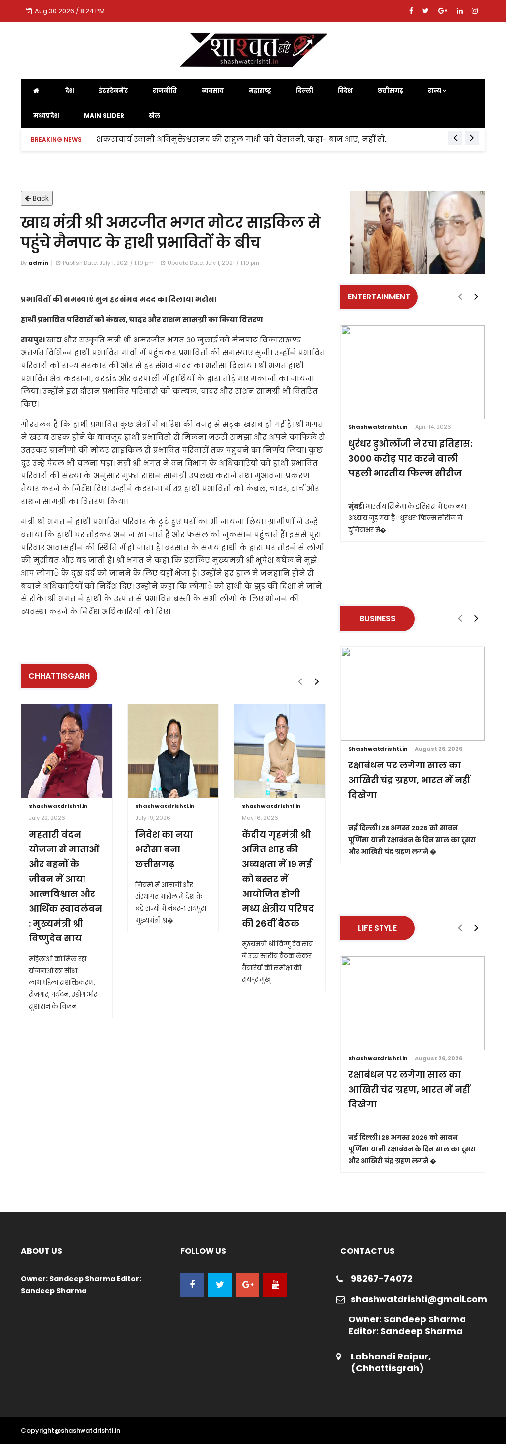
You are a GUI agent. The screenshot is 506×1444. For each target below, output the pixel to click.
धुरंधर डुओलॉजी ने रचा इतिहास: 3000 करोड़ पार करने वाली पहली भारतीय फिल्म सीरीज (410, 458)
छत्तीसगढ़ (390, 90)
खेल (154, 115)
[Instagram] (475, 11)
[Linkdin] (460, 11)
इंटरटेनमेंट (113, 90)
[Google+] (443, 11)
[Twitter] (426, 11)
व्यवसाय (213, 90)
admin (38, 263)
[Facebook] (412, 11)
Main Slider (104, 115)
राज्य (435, 90)
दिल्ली (304, 90)
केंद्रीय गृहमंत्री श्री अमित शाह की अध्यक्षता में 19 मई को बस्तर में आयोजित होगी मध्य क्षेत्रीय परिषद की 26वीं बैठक (278, 879)
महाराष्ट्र (260, 90)
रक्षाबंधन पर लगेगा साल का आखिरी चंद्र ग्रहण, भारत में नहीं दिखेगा (409, 780)
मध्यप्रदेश (46, 115)
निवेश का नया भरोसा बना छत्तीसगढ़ (164, 849)
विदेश (345, 90)
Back (40, 198)
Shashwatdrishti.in (58, 806)
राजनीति (165, 90)
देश (69, 90)
